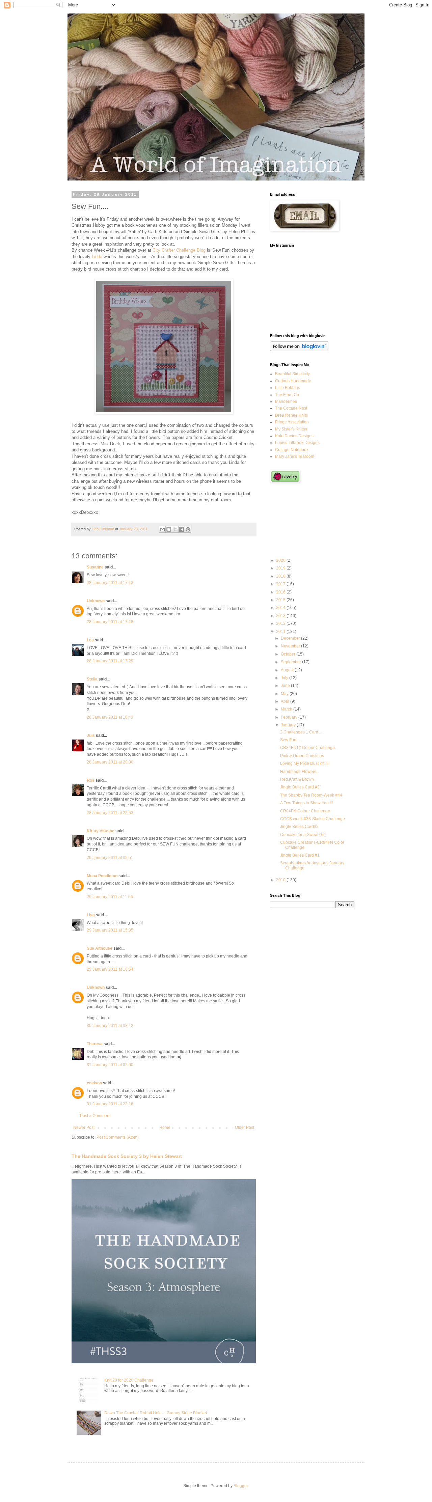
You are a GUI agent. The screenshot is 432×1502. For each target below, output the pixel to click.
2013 (281, 615)
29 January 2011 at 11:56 (110, 896)
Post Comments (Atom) (118, 1137)
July (285, 677)
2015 (281, 599)
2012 (281, 623)
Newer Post (83, 1127)
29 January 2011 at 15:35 (110, 930)
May (285, 693)
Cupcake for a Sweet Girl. (303, 834)
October (288, 654)
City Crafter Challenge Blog (179, 250)
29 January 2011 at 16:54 (110, 969)
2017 (281, 584)
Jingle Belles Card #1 (300, 855)
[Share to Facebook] (181, 529)
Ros (90, 780)
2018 (281, 576)
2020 (281, 560)
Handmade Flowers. (298, 771)
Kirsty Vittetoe (100, 831)
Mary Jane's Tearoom (294, 456)
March (287, 709)
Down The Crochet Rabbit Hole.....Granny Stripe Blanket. (156, 1413)
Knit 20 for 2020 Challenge (129, 1380)
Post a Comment (95, 1115)
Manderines (286, 401)
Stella (92, 679)
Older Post (244, 1127)
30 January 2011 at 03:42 (110, 1025)
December (291, 638)
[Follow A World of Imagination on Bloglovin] (299, 349)
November (291, 646)
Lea (90, 640)
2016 (281, 592)
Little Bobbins (287, 387)
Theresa (95, 1043)
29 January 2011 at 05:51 (110, 857)
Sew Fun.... (290, 740)
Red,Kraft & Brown (297, 779)
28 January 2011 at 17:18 (110, 621)
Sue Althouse (99, 948)
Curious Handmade (293, 381)
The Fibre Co (287, 394)
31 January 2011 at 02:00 (110, 1064)
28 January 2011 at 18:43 (110, 717)
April (285, 701)
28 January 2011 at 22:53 (110, 812)
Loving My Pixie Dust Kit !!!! (304, 763)
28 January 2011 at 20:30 (110, 762)
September (291, 662)
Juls (91, 735)
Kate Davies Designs (294, 436)
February (289, 717)
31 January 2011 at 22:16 (110, 1104)
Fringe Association (292, 422)
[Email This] (162, 529)
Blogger (241, 1485)
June (286, 685)
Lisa (91, 915)
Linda (97, 256)
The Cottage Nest (291, 408)
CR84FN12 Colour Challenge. (308, 747)
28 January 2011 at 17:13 (110, 582)
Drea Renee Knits (291, 415)
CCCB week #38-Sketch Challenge (312, 818)
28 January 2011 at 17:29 (110, 661)
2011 (281, 631)
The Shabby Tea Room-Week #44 (311, 795)
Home (164, 1127)
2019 (281, 568)
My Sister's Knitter (291, 429)
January (289, 725)
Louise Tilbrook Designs (297, 442)
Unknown (96, 601)
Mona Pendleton (102, 875)
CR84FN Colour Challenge (305, 811)
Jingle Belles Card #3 (300, 787)
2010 (281, 880)
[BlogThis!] (168, 529)
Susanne (95, 567)
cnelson (94, 1083)
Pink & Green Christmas (302, 755)
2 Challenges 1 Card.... (301, 732)
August (288, 670)
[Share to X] (175, 529)
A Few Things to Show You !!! (306, 803)
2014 (281, 607)
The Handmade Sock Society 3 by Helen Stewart (127, 1156)
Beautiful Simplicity (292, 373)
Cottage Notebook (291, 449)
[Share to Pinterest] (188, 529)
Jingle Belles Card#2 (299, 826)
